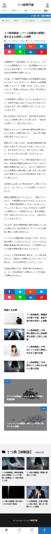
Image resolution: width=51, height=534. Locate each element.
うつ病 (30, 41)
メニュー (32, 532)
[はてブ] (41, 46)
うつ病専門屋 (25, 4)
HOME (6, 21)
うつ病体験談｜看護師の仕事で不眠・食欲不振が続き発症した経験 (37, 317)
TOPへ (45, 532)
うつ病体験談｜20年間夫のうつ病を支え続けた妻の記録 (37, 365)
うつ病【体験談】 (28, 21)
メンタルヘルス (35, 10)
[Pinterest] (41, 52)
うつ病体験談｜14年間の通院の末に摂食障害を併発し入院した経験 (37, 335)
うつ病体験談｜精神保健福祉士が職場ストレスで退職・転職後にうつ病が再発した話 (12, 476)
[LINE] (20, 52)
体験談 (46, 10)
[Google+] (31, 46)
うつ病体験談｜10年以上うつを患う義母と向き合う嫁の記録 (37, 349)
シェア (19, 532)
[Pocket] (9, 52)
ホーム (4, 10)
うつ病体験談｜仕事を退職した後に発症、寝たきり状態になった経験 (37, 504)
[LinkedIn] (31, 52)
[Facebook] (9, 46)
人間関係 (36, 41)
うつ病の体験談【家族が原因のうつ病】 (37, 473)
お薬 (25, 10)
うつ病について (15, 10)
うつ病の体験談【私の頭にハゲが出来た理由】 (12, 502)
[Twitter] (20, 46)
